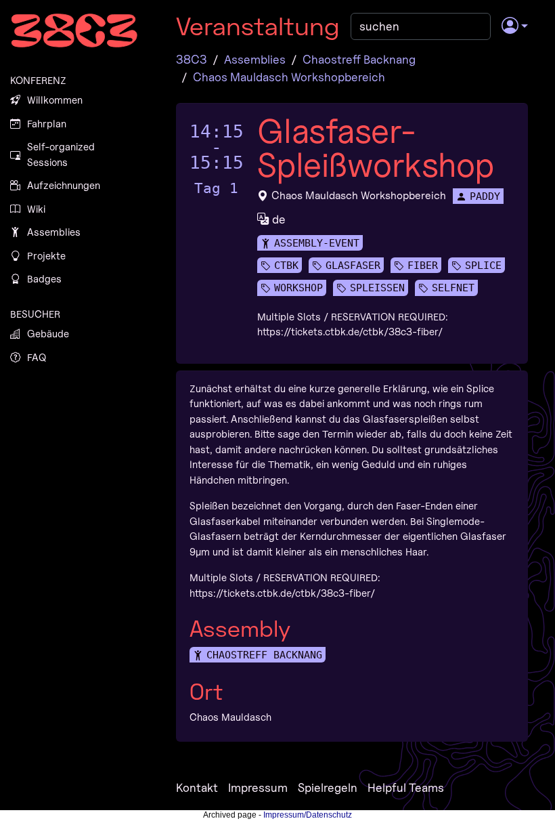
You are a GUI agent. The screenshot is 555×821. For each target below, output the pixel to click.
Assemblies (255, 59)
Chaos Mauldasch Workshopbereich (289, 77)
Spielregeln (327, 787)
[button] (515, 26)
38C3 (191, 59)
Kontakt (197, 787)
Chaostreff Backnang (359, 59)
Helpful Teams (406, 787)
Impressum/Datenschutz (307, 815)
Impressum (258, 787)
